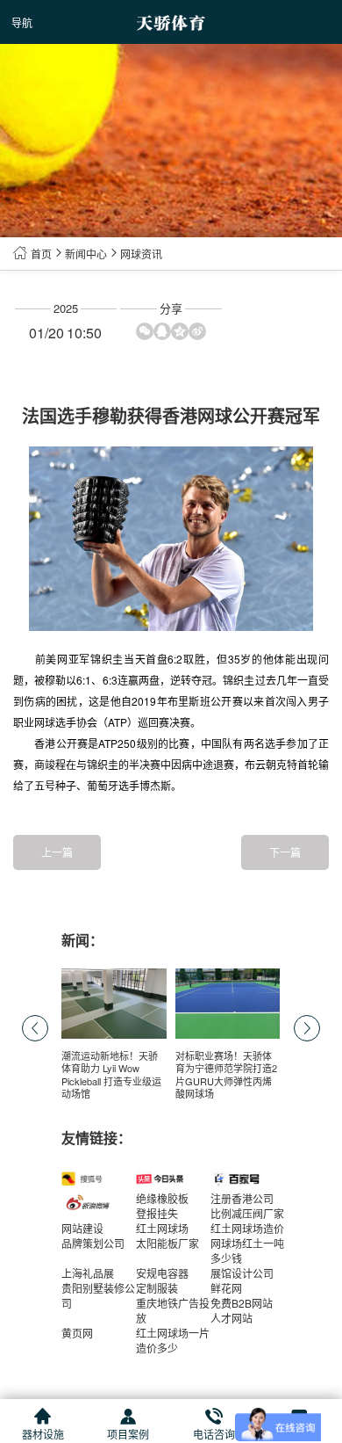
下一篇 (285, 852)
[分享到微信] (144, 331)
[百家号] (247, 1178)
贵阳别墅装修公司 (98, 1295)
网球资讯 (141, 253)
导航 (21, 22)
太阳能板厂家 (167, 1243)
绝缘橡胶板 (162, 1198)
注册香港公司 (242, 1198)
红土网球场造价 (247, 1228)
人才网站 (231, 1317)
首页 (41, 253)
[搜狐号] (98, 1178)
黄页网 (77, 1332)
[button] (307, 1028)
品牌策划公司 (93, 1243)
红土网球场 (162, 1228)
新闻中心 (86, 253)
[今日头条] (173, 1178)
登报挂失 (157, 1213)
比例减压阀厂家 (247, 1213)
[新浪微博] (98, 1203)
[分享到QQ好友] (162, 331)
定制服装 (157, 1287)
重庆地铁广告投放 (173, 1310)
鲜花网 (226, 1287)
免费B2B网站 (241, 1302)
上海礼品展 (87, 1272)
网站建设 (82, 1228)
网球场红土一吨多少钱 (247, 1250)
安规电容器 (162, 1272)
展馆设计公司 (242, 1272)
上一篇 (57, 852)
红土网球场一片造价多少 (173, 1340)
